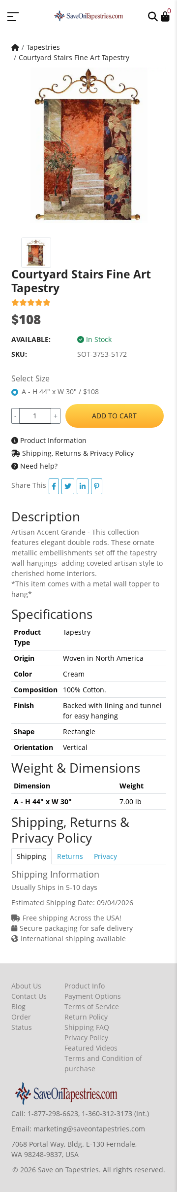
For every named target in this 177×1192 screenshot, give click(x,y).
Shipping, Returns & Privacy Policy (77, 453)
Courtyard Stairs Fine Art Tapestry (74, 57)
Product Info (84, 985)
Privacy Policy (86, 1037)
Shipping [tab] (31, 856)
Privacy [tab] (105, 856)
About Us (26, 985)
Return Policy (86, 1017)
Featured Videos (91, 1048)
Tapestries (43, 47)
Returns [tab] (70, 856)
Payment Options (92, 996)
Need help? (38, 466)
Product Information (52, 440)
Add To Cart (114, 415)
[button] (153, 16)
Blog (18, 1006)
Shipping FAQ (86, 1027)
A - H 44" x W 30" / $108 (60, 391)
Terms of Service (91, 1006)
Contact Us (29, 996)
